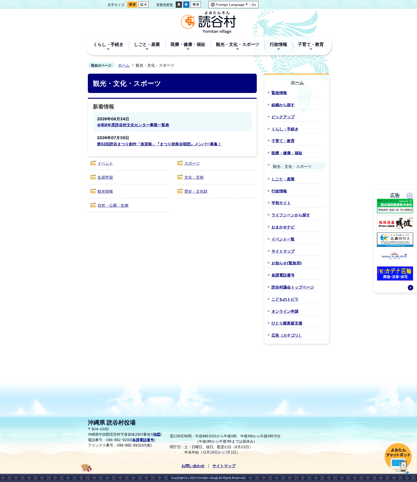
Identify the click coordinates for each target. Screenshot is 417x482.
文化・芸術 (194, 177)
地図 (156, 434)
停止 (410, 288)
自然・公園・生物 (112, 205)
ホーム (124, 65)
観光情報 (105, 191)
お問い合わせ (193, 465)
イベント (105, 163)
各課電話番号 (143, 440)
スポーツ (192, 163)
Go (253, 5)
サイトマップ (224, 465)
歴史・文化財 (196, 191)
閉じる (410, 196)
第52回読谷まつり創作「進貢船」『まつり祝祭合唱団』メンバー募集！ (159, 144)
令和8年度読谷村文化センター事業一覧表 (133, 124)
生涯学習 (105, 177)
